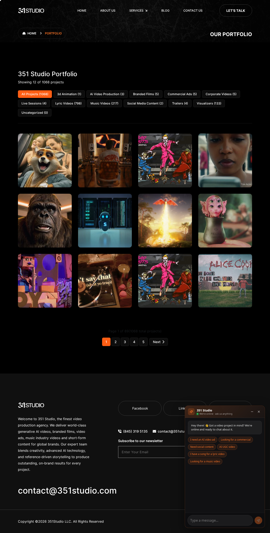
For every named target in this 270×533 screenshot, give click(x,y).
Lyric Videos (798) (68, 103)
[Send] (258, 520)
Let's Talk (235, 10)
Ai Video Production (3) (107, 94)
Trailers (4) (180, 103)
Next (157, 342)
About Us (107, 10)
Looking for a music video (205, 461)
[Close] (259, 412)
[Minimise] (252, 412)
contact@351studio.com (67, 490)
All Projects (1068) (35, 94)
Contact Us (192, 10)
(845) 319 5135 (135, 431)
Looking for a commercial (236, 439)
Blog (165, 10)
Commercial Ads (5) (182, 94)
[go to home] (31, 10)
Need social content (201, 447)
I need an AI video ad (202, 439)
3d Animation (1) (69, 94)
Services (136, 10)
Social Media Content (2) (145, 103)
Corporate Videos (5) (221, 94)
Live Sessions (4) (34, 103)
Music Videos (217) (104, 103)
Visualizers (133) (209, 103)
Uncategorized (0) (35, 112)
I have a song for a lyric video (207, 454)
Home (81, 10)
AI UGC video (227, 447)
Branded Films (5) (146, 94)
